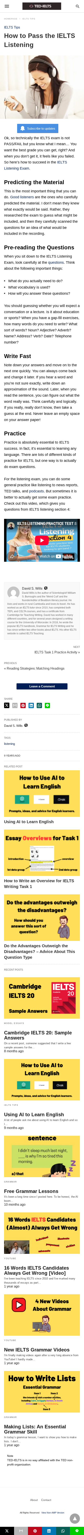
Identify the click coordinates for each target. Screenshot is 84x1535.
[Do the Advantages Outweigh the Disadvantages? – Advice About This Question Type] (42, 917)
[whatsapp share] (39, 705)
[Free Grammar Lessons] (42, 1156)
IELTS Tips (28, 19)
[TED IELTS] (41, 6)
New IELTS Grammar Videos (37, 1349)
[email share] (15, 705)
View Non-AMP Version (52, 1512)
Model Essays (14, 1023)
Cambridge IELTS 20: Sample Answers (38, 1035)
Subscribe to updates (41, 128)
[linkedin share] (31, 705)
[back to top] (75, 1518)
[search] (77, 6)
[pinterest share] (23, 705)
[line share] (47, 705)
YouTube (10, 1258)
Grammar (10, 1182)
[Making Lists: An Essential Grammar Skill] (42, 1391)
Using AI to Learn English (29, 821)
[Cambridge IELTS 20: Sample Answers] (42, 998)
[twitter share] (6, 705)
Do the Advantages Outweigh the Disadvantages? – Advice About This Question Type (39, 952)
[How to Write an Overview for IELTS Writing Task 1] (42, 853)
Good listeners (22, 197)
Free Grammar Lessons (31, 1191)
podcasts (36, 491)
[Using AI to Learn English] (42, 793)
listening (9, 743)
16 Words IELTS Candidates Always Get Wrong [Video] (36, 1270)
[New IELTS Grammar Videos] (42, 1315)
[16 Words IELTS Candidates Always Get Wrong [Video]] (42, 1233)
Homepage (11, 19)
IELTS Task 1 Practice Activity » (57, 652)
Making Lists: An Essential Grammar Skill (35, 1429)
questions (56, 262)
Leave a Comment (42, 686)
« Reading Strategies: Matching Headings (34, 668)
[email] (21, 1531)
